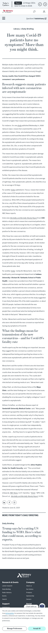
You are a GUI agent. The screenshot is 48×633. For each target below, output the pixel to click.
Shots (33, 493)
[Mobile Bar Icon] (3, 18)
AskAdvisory (39, 19)
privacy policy (10, 613)
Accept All (37, 628)
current (5, 478)
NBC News (14, 493)
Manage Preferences (14, 628)
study (19, 125)
